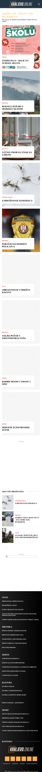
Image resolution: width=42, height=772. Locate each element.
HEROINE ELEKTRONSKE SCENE (16, 428)
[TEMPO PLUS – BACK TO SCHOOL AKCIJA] (21, 47)
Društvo (5, 149)
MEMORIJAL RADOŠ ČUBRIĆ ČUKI (12, 718)
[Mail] (24, 759)
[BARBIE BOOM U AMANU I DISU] (21, 368)
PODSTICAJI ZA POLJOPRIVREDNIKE (13, 663)
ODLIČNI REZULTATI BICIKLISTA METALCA (15, 714)
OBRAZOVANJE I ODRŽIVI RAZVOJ (16, 291)
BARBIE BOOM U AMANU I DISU (16, 382)
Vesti (4, 286)
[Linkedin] (18, 759)
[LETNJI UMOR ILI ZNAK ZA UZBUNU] (21, 138)
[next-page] (6, 547)
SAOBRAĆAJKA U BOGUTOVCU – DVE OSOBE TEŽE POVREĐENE (27, 520)
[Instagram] (12, 759)
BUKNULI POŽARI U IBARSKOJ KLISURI (12, 107)
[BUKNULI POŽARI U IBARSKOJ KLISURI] (21, 92)
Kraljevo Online (13, 771)
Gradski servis (7, 197)
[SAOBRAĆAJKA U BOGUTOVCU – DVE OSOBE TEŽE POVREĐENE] (7, 518)
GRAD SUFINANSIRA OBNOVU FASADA (14, 671)
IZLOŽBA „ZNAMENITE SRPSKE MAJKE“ (14, 695)
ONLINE (22, 771)
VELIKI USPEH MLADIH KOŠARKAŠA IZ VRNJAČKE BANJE (20, 730)
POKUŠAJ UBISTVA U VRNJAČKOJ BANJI (14, 643)
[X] (29, 759)
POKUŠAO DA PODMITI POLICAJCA (14, 245)
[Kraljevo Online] (21, 4)
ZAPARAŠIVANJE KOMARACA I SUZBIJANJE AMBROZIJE (19, 667)
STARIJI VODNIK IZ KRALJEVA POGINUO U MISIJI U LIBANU (20, 619)
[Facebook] (7, 759)
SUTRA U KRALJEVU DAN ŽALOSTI (12, 609)
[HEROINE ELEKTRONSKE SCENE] (21, 413)
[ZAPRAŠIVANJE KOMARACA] (21, 184)
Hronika (5, 103)
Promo (4, 57)
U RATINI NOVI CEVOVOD (10, 675)
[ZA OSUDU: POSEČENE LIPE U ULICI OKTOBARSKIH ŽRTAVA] (7, 535)
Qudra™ (31, 771)
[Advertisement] (21, 464)
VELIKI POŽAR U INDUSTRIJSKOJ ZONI (14, 336)
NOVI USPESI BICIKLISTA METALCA (13, 726)
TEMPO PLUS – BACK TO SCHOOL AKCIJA (15, 61)
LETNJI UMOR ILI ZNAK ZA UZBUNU (17, 153)
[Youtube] (35, 759)
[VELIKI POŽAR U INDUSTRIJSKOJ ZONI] (21, 322)
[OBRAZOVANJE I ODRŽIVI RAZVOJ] (21, 276)
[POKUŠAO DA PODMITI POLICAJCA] (21, 230)
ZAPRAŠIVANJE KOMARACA (17, 200)
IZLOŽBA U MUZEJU (8, 686)
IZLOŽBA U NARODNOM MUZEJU (12, 690)
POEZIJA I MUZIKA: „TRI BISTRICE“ (13, 703)
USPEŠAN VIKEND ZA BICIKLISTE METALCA (15, 722)
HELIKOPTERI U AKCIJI (9, 605)
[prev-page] (3, 547)
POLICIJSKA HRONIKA (9, 647)
